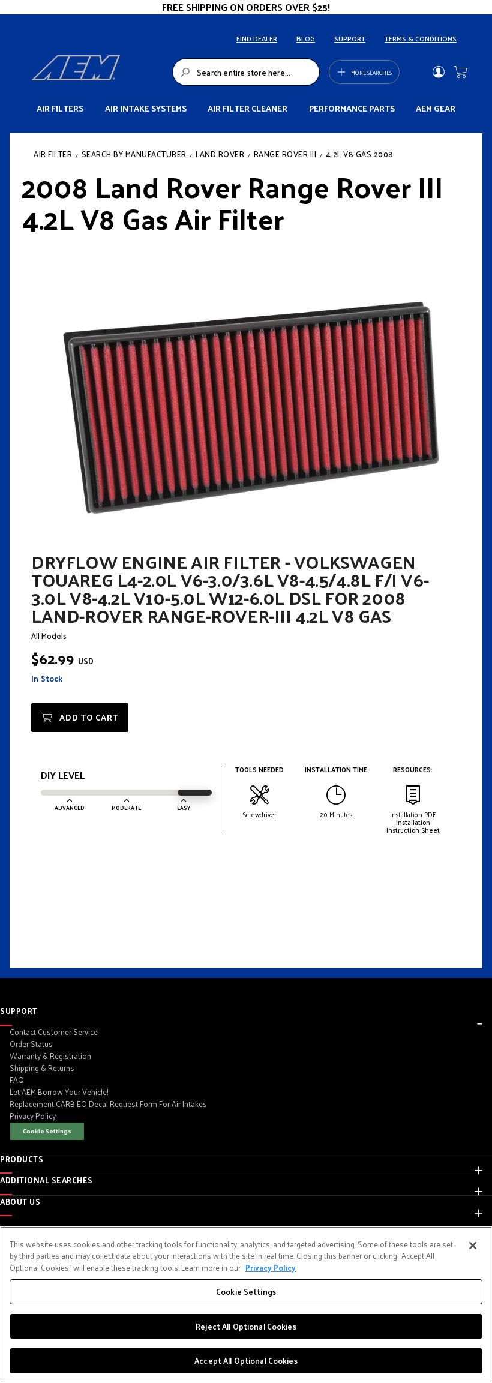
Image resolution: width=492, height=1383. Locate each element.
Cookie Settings (47, 1130)
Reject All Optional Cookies (246, 1326)
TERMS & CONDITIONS (421, 38)
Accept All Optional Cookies (246, 1360)
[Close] (473, 1245)
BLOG (305, 38)
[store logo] (98, 72)
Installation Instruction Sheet (413, 826)
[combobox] (246, 72)
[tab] (246, 1011)
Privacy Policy (270, 1267)
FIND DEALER (256, 38)
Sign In (438, 72)
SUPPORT (349, 38)
